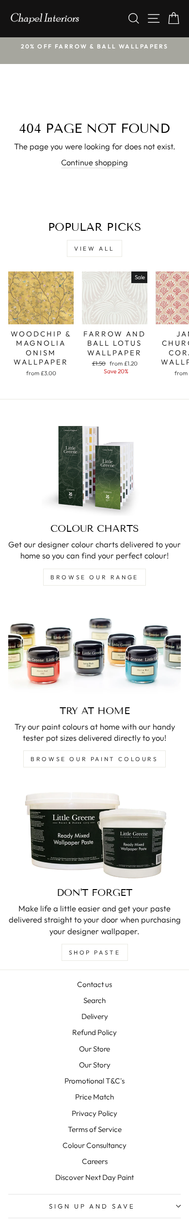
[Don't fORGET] (94, 831)
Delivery (94, 1016)
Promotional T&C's (94, 1080)
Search (94, 1000)
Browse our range (94, 577)
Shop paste (95, 952)
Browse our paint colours (94, 759)
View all (94, 248)
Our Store (94, 1048)
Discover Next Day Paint (94, 1177)
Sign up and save (92, 1206)
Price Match (94, 1096)
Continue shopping (94, 162)
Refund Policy (94, 1032)
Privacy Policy (94, 1113)
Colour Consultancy (94, 1145)
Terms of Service (95, 1129)
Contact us (94, 984)
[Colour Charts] (94, 467)
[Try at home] (94, 649)
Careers (95, 1161)
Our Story (94, 1064)
